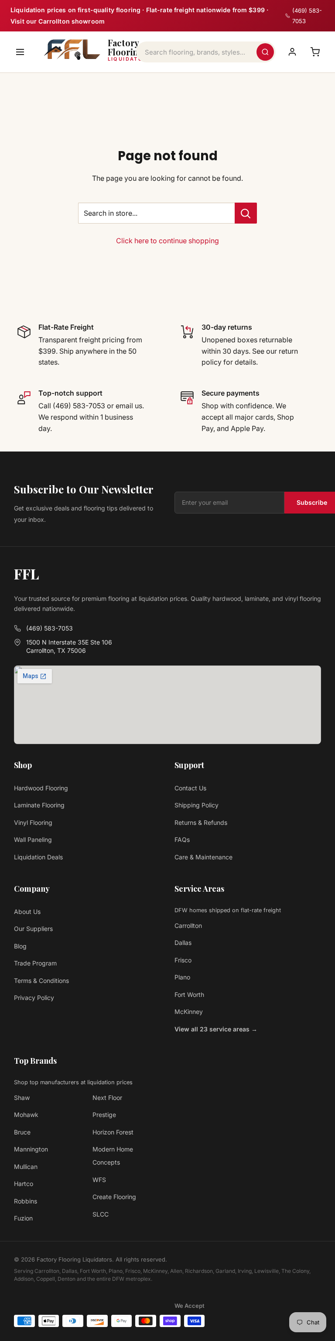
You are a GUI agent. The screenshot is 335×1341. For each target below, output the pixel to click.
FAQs (182, 839)
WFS (99, 1179)
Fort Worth (189, 994)
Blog (20, 946)
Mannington (31, 1149)
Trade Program (35, 963)
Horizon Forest (112, 1132)
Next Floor (107, 1097)
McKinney (188, 1011)
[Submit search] (265, 52)
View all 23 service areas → (215, 1029)
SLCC (100, 1214)
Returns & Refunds (200, 822)
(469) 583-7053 (49, 628)
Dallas (182, 942)
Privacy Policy (34, 997)
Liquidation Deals (38, 857)
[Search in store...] (246, 213)
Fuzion (23, 1218)
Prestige (104, 1114)
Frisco (182, 960)
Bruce (22, 1132)
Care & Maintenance (203, 857)
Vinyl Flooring (33, 822)
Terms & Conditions (41, 980)
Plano (182, 977)
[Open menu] (20, 52)
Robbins (25, 1201)
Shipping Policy (196, 805)
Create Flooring (114, 1196)
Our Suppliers (33, 928)
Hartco (23, 1183)
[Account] (292, 52)
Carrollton (188, 925)
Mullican (26, 1166)
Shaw (22, 1097)
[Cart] (315, 52)
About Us (27, 911)
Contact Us (190, 788)
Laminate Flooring (39, 805)
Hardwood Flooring (41, 788)
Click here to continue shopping (167, 240)
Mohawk (26, 1114)
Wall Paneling (33, 839)
